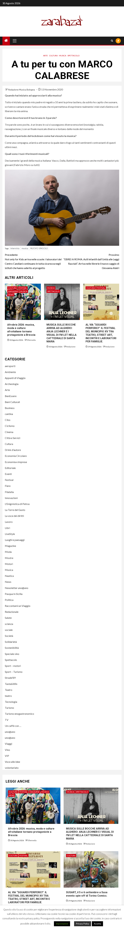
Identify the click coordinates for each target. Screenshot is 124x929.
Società (9, 635)
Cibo (7, 419)
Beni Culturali (12, 401)
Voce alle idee (12, 761)
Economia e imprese (16, 461)
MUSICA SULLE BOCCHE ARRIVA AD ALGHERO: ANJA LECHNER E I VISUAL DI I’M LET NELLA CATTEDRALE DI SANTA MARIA (90, 833)
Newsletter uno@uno (16, 587)
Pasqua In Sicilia (13, 593)
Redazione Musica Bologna (21, 89)
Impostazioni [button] (62, 923)
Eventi (8, 473)
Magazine (13, 291)
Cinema (9, 431)
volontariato (12, 767)
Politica (9, 599)
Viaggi (8, 743)
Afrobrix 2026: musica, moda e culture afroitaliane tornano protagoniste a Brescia (21, 329)
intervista (14, 248)
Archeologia (11, 383)
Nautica (9, 575)
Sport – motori (13, 665)
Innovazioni (11, 497)
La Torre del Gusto (15, 509)
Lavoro (9, 521)
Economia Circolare (16, 455)
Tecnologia (11, 701)
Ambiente (10, 371)
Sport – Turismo (13, 671)
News (11, 294)
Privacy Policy (82, 923)
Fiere (7, 485)
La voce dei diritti (14, 515)
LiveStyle (10, 533)
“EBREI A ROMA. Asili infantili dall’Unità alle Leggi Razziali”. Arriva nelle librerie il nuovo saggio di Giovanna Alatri (91, 261)
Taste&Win (11, 683)
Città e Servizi (12, 437)
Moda (8, 551)
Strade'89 (10, 677)
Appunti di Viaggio (15, 377)
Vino (7, 749)
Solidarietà (11, 641)
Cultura (53, 55)
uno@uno (10, 731)
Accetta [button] (97, 923)
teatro (8, 695)
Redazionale (11, 611)
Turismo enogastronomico (19, 713)
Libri (7, 527)
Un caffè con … (13, 725)
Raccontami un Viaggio (17, 605)
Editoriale (10, 467)
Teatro (8, 689)
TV (6, 719)
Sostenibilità (12, 647)
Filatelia (9, 491)
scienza (9, 623)
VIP (7, 755)
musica (25, 248)
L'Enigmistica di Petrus (17, 503)
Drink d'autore (13, 449)
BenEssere (10, 395)
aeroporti (10, 366)
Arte (45, 55)
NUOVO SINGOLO (39, 248)
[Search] (112, 41)
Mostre (9, 557)
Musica (62, 55)
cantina (9, 413)
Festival (23, 288)
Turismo (9, 707)
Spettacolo (73, 55)
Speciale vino (12, 653)
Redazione (70, 346)
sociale (9, 629)
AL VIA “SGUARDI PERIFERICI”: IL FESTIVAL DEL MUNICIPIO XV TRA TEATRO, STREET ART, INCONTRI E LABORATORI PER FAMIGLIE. (29, 897)
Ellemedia (31, 340)
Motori (9, 563)
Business (10, 407)
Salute (8, 617)
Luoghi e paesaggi (15, 539)
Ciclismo (10, 425)
